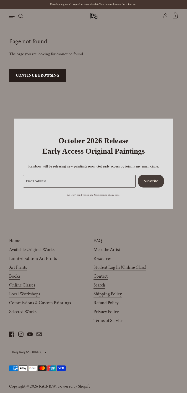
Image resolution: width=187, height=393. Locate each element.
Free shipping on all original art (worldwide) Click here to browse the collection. (93, 4)
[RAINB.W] (93, 15)
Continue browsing (37, 75)
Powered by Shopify (74, 386)
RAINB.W (47, 386)
